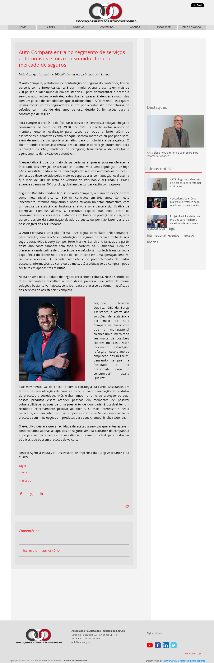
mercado (188, 235)
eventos (173, 235)
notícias (152, 242)
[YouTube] (150, 645)
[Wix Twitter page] (174, 645)
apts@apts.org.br (80, 642)
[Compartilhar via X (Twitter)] (31, 494)
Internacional (156, 235)
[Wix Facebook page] (158, 645)
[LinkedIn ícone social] (166, 645)
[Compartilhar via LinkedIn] (41, 494)
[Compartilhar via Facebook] (21, 494)
